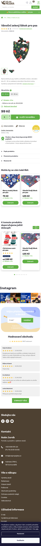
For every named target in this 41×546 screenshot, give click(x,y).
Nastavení (20, 534)
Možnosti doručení (10, 106)
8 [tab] (26, 274)
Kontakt (4, 521)
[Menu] (38, 2)
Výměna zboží (6, 478)
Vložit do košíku (27, 117)
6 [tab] (23, 274)
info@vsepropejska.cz (13, 456)
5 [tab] (21, 274)
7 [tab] (24, 274)
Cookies (4, 497)
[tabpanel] (10, 190)
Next (37, 227)
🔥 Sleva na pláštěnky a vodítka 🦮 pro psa (19, 12)
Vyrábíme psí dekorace (9, 518)
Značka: (7, 130)
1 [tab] (14, 274)
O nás (3, 515)
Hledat (35, 7)
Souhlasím (20, 540)
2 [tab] (16, 274)
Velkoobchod (6, 501)
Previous (34, 227)
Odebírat (27, 320)
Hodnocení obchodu (20, 336)
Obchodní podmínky (8, 491)
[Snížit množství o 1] (9, 118)
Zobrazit (10, 203)
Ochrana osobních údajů (10, 494)
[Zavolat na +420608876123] (27, 2)
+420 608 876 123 (11, 447)
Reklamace (5, 481)
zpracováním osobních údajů (21, 328)
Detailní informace (28, 84)
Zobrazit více (20, 400)
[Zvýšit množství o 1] (9, 116)
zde (37, 529)
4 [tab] (19, 274)
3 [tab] (17, 274)
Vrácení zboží (6, 484)
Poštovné (4, 488)
